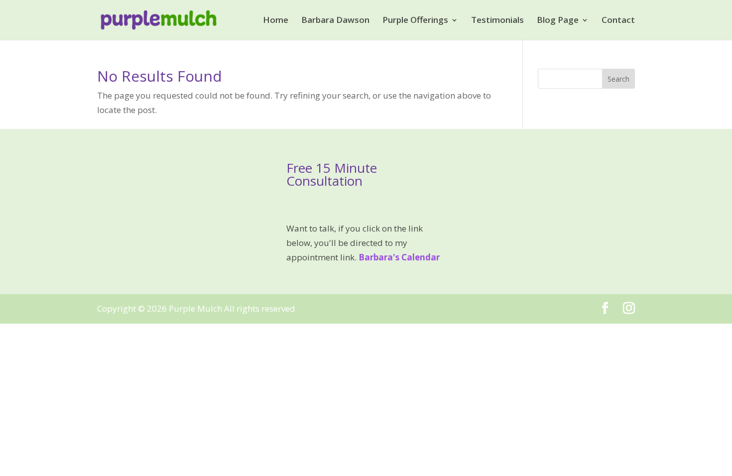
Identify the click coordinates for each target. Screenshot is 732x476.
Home (275, 20)
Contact (618, 20)
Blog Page (558, 20)
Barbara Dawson (335, 20)
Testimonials (497, 20)
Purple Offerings (415, 20)
